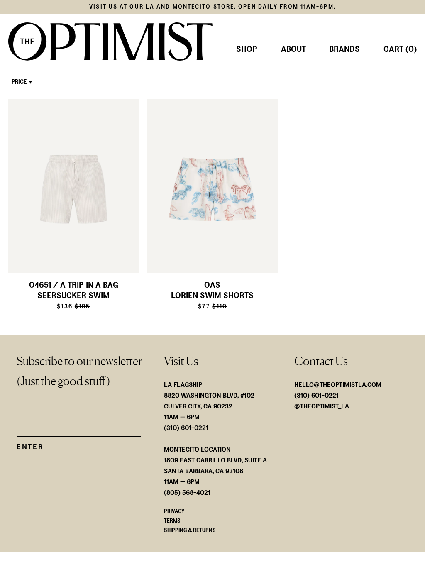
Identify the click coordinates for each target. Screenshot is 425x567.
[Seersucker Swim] (73, 186)
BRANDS (344, 49)
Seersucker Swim (73, 295)
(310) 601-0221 (316, 395)
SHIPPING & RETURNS (190, 530)
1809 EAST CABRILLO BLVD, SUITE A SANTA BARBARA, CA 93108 (215, 465)
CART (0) (400, 49)
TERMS (172, 520)
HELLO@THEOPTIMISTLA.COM (337, 384)
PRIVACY (174, 511)
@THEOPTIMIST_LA (321, 406)
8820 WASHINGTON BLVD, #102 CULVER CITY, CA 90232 (209, 401)
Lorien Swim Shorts (212, 295)
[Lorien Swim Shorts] (212, 186)
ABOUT (293, 49)
